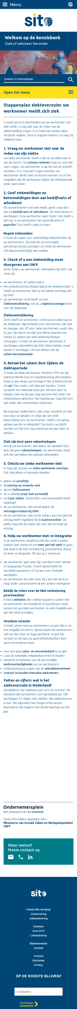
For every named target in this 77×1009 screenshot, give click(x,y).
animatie (19, 599)
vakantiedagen (31, 450)
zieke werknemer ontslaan (50, 468)
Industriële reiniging (38, 909)
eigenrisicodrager (53, 303)
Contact (38, 956)
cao (9, 385)
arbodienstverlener (58, 668)
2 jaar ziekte (15, 498)
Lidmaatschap (38, 935)
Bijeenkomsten (38, 943)
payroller (10, 224)
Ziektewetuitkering (16, 303)
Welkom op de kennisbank (33, 37)
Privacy (38, 965)
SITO (38, 19)
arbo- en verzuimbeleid (38, 651)
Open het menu (17, 92)
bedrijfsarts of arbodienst (30, 211)
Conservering (38, 914)
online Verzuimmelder (18, 354)
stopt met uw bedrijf (34, 494)
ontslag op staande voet (23, 485)
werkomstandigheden (18, 664)
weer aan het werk (50, 544)
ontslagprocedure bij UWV (21, 511)
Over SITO (38, 931)
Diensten (38, 926)
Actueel (38, 948)
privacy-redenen (39, 162)
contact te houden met (19, 672)
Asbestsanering (39, 918)
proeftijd (22, 481)
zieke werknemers (46, 672)
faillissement (21, 489)
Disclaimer (38, 960)
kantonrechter (51, 519)
